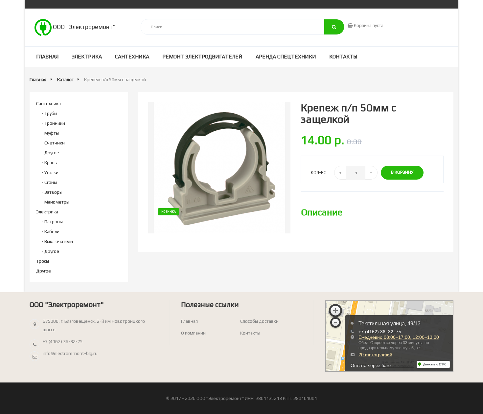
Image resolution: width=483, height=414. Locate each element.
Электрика (87, 57)
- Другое (50, 152)
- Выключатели (57, 241)
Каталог (65, 79)
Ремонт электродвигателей (202, 57)
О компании (193, 333)
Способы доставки (259, 321)
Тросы (42, 261)
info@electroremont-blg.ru (70, 353)
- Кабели (50, 231)
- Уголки (49, 172)
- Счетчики (53, 142)
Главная (47, 57)
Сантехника (132, 57)
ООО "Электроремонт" (84, 26)
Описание (321, 212)
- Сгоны (49, 182)
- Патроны (52, 221)
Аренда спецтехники (286, 57)
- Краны (49, 162)
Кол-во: (319, 172)
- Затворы (51, 192)
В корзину (402, 172)
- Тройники (53, 123)
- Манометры (55, 202)
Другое (43, 270)
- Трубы (49, 113)
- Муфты (50, 133)
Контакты (343, 57)
